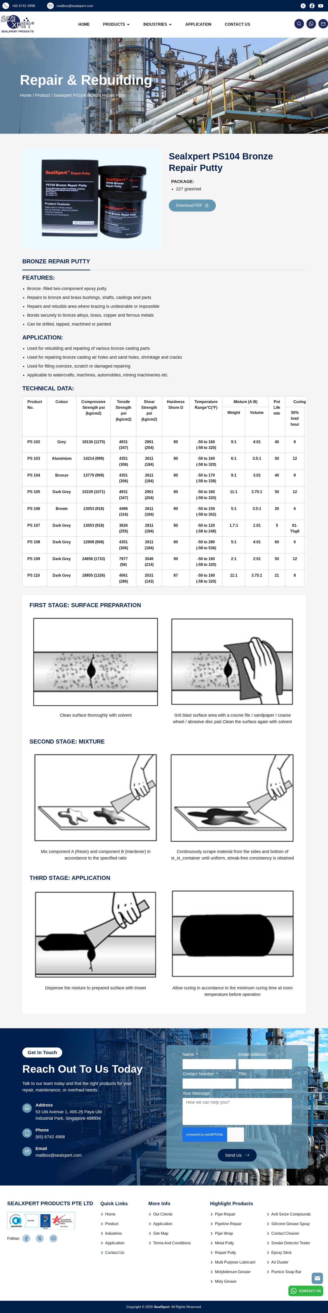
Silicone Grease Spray (290, 1224)
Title (242, 1074)
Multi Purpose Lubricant (235, 1262)
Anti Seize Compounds (291, 1214)
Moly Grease (226, 1281)
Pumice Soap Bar (286, 1272)
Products (114, 24)
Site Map (160, 1233)
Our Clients (162, 1214)
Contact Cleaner (285, 1233)
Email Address (252, 1054)
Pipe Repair (225, 1214)
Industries (155, 24)
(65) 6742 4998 (50, 1136)
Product (111, 1224)
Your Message (196, 1093)
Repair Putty (225, 1253)
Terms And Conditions (172, 1243)
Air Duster (279, 1262)
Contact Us (237, 24)
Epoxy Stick (281, 1253)
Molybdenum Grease (232, 1272)
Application (198, 24)
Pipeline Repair (228, 1224)
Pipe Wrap (224, 1233)
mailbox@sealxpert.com (59, 1155)
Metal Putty (224, 1243)
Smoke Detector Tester (290, 1243)
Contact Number (198, 1074)
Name (188, 1054)
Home (84, 24)
